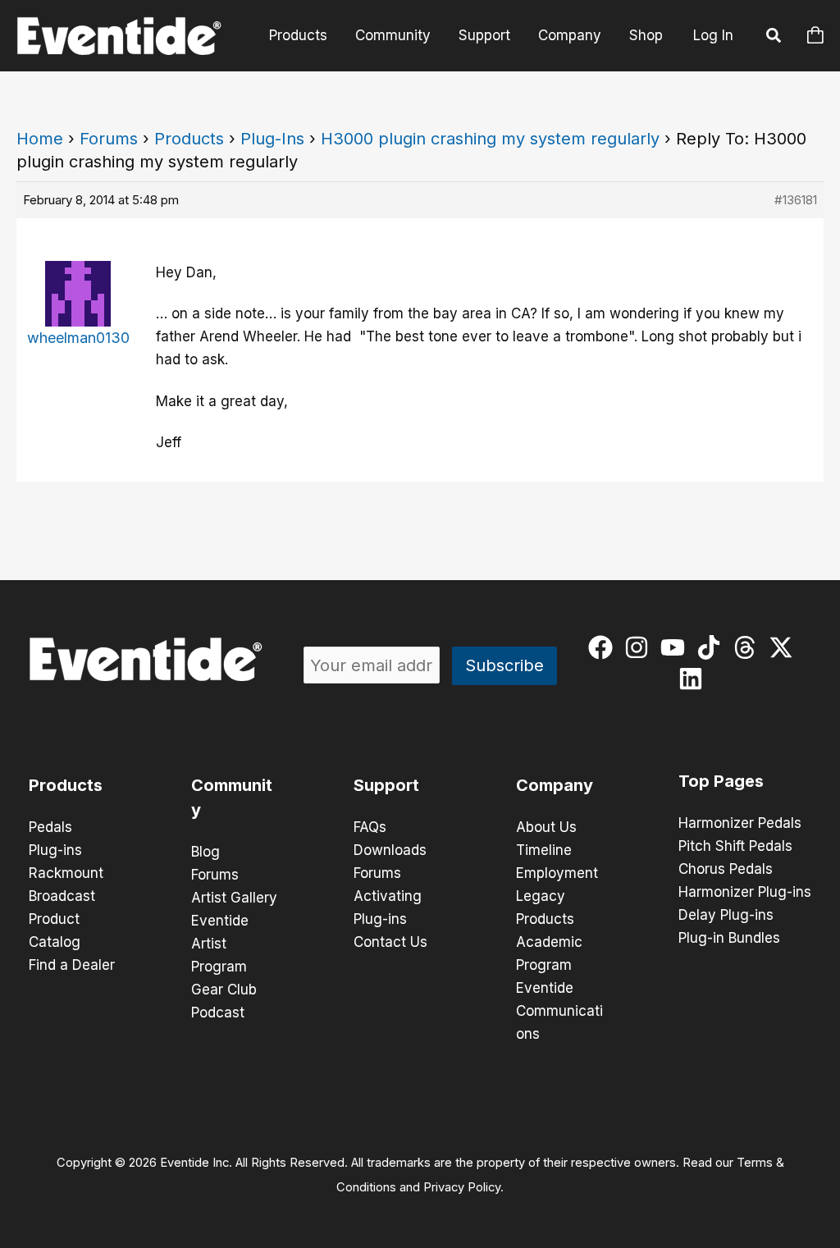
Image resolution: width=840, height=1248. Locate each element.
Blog (205, 851)
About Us (546, 827)
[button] (774, 38)
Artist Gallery (234, 897)
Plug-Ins (272, 139)
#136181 (795, 200)
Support (484, 35)
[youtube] (676, 647)
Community (393, 35)
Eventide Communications (559, 1011)
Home (39, 139)
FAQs (370, 827)
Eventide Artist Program (220, 943)
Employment (557, 873)
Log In (713, 35)
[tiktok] (712, 647)
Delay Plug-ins (726, 915)
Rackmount (66, 873)
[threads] (749, 647)
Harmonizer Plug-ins (744, 892)
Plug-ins (55, 850)
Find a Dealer (72, 965)
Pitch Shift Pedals (735, 846)
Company (569, 35)
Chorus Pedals (725, 869)
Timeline (544, 850)
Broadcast (62, 896)
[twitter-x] (785, 647)
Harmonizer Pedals (739, 823)
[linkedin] (694, 678)
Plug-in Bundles (729, 938)
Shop (646, 35)
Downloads (390, 850)
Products (298, 35)
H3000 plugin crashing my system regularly (490, 139)
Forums (109, 139)
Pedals (50, 827)
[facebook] (604, 647)
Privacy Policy (461, 1187)
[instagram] (640, 647)
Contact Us (390, 942)
